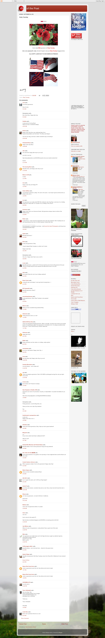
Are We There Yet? (75, 280)
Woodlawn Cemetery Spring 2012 (81, 159)
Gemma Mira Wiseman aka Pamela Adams (33, 444)
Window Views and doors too (78, 176)
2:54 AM (24, 428)
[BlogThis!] (44, 95)
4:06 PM (24, 258)
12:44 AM (25, 377)
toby (24, 272)
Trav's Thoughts (74, 302)
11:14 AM (25, 162)
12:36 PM (25, 542)
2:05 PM (24, 205)
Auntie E (25, 486)
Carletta (24, 121)
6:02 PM (24, 562)
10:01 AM (25, 126)
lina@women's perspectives (29, 415)
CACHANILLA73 (26, 582)
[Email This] (43, 95)
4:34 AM (24, 448)
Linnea (24, 381)
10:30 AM (25, 508)
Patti (24, 241)
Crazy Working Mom (75, 284)
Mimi (24, 534)
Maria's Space (26, 470)
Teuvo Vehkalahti (27, 590)
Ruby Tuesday (26, 97)
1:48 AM (24, 397)
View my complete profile (76, 146)
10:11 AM (25, 500)
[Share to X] (45, 95)
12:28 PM (25, 529)
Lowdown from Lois (75, 293)
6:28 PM (24, 301)
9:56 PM (24, 352)
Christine (25, 424)
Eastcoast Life (74, 287)
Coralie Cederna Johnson (29, 462)
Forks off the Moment (76, 289)
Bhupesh (25, 432)
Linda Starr (25, 611)
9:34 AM (24, 109)
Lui (23, 200)
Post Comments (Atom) (31, 627)
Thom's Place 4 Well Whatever (78, 300)
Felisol (24, 130)
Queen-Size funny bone (28, 566)
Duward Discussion (75, 285)
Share (72, 331)
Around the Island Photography (51, 226)
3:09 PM (24, 229)
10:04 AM (25, 489)
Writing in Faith (74, 304)
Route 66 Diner (26, 560)
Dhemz (24, 494)
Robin (24, 218)
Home (44, 624)
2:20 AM (24, 420)
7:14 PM (24, 309)
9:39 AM (24, 117)
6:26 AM (24, 473)
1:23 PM (24, 186)
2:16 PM (24, 549)
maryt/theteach (76, 142)
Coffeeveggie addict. (28, 546)
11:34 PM (25, 368)
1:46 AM (24, 607)
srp (23, 372)
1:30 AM (24, 385)
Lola (24, 102)
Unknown (25, 313)
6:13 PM (24, 284)
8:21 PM (24, 336)
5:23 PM (24, 276)
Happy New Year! (80, 190)
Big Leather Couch (75, 282)
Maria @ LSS (26, 174)
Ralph (24, 340)
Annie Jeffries (26, 190)
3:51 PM (24, 250)
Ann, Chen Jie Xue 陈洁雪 (29, 452)
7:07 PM (24, 570)
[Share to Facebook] (47, 95)
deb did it (25, 478)
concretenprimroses (27, 296)
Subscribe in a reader (76, 151)
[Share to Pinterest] (48, 95)
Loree (24, 263)
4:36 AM (24, 457)
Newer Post (22, 624)
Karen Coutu (26, 280)
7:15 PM (24, 317)
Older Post (64, 624)
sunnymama (25, 348)
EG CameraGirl (26, 288)
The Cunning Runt (27, 166)
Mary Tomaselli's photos (78, 156)
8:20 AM (24, 615)
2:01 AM (24, 411)
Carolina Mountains (27, 364)
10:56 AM (25, 146)
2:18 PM (24, 214)
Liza (24, 182)
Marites (24, 504)
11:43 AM (25, 170)
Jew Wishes (25, 526)
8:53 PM (24, 344)
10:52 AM (25, 138)
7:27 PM (24, 328)
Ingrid (24, 233)
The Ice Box (73, 298)
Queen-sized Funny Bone (77, 297)
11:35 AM (25, 521)
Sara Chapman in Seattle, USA (30, 389)
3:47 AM (24, 440)
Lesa (24, 356)
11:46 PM (25, 586)
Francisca (25, 209)
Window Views (76, 175)
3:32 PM (24, 237)
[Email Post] (39, 95)
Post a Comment (25, 618)
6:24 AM (24, 465)
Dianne (24, 305)
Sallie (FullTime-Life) (28, 321)
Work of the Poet (29, 8)
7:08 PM (24, 578)
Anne (24, 512)
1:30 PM (24, 195)
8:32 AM (24, 481)
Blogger (60, 632)
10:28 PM (25, 360)
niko (24, 150)
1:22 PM (24, 178)
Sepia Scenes (76, 165)
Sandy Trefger (26, 554)
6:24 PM (24, 292)
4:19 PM (24, 268)
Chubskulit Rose (27, 142)
